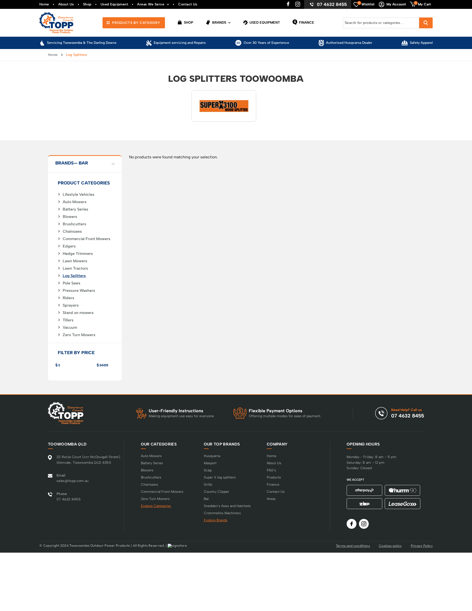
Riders (68, 298)
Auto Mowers (75, 202)
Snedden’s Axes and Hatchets (227, 506)
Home (44, 4)
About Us (66, 4)
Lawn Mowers (75, 261)
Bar (206, 499)
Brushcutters (74, 224)
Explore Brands (215, 520)
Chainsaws (72, 231)
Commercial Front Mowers (86, 239)
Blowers (70, 217)
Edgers (69, 246)
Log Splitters (74, 276)
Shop (87, 4)
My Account (396, 4)
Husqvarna (212, 456)
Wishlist (367, 3)
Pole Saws (71, 283)
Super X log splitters (220, 477)
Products (274, 477)
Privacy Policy (422, 545)
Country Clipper (216, 492)
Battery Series (75, 209)
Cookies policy (390, 545)
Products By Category (135, 23)
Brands (218, 22)
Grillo (208, 484)
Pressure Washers (79, 291)
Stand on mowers (78, 313)
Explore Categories (156, 506)
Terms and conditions (353, 545)
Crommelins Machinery (222, 513)
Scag (207, 470)
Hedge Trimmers (78, 254)
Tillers (68, 320)
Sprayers (71, 305)
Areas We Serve (150, 4)
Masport (210, 463)
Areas (271, 499)
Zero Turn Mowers (79, 335)
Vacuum (70, 328)
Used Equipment (114, 4)
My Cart (423, 3)
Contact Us (187, 4)
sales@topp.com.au (72, 481)
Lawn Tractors (75, 268)
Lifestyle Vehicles (78, 195)
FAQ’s (271, 470)
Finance (306, 22)
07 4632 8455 (332, 4)
